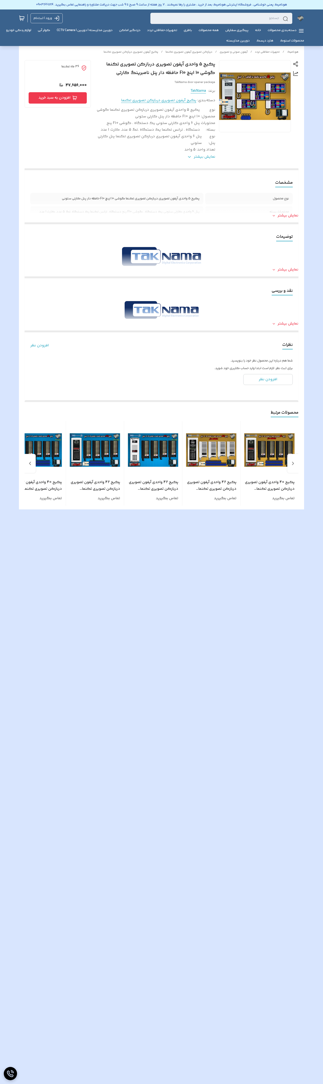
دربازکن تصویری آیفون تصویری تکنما (189, 52)
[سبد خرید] (22, 18)
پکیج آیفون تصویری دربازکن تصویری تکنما (131, 52)
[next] (30, 463)
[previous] (293, 463)
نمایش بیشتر (288, 216)
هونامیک (292, 52)
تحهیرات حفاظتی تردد (267, 52)
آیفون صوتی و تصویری (234, 52)
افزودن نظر (39, 345)
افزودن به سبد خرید (54, 98)
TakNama (198, 91)
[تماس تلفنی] (10, 1073)
